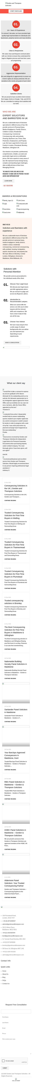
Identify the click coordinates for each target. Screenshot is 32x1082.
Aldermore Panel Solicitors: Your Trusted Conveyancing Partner (14, 883)
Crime (20, 138)
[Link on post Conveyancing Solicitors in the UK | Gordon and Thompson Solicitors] (16, 479)
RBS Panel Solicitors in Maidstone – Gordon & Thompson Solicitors (14, 785)
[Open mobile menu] (2, 4)
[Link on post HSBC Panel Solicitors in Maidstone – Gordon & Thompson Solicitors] (16, 813)
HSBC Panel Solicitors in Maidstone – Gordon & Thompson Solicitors (15, 833)
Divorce (23, 129)
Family (18, 129)
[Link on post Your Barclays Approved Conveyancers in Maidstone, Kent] (16, 736)
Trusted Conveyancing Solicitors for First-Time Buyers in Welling (14, 515)
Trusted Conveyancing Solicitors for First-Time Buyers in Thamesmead (14, 545)
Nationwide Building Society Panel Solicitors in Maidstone (15, 664)
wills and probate (18, 136)
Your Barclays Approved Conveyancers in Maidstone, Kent (14, 755)
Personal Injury (19, 127)
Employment (14, 141)
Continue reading (10, 500)
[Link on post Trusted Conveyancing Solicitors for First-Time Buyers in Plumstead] (16, 564)
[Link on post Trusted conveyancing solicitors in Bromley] (16, 593)
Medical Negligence (9, 129)
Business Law (13, 138)
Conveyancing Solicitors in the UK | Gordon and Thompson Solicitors (15, 488)
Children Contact (8, 131)
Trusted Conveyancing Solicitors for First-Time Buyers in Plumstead (14, 574)
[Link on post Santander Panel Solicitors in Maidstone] (16, 693)
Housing (5, 138)
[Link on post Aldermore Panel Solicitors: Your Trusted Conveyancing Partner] (16, 864)
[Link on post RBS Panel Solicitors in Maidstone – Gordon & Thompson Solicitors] (16, 775)
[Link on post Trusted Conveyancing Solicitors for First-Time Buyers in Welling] (16, 505)
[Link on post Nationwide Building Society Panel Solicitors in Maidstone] (16, 654)
